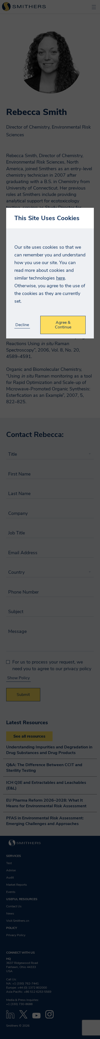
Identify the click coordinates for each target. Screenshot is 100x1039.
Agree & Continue (63, 325)
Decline (22, 325)
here (60, 278)
